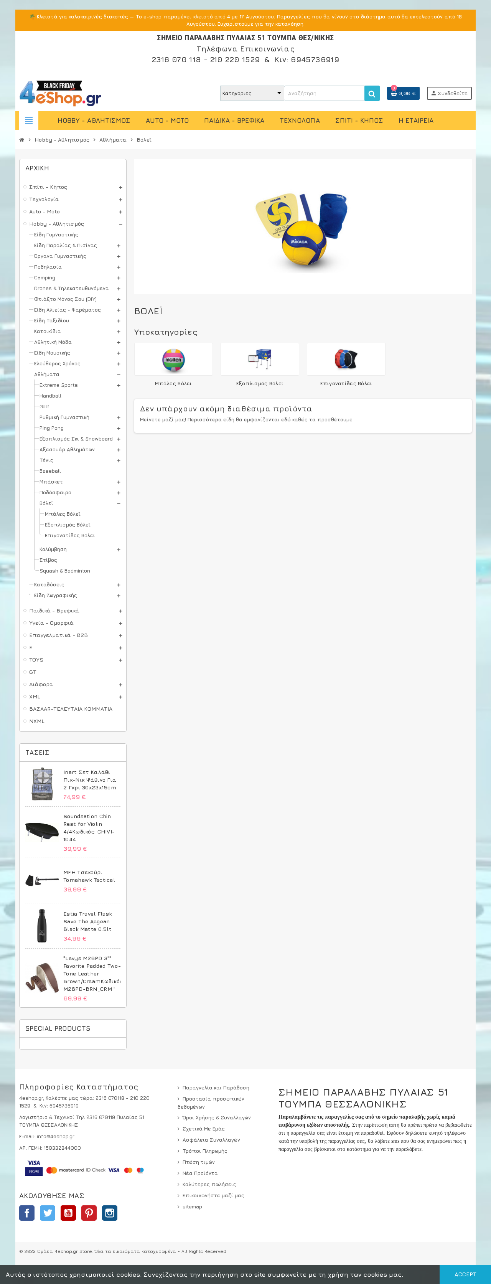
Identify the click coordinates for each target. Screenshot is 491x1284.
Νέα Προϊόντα (200, 1173)
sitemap (192, 1206)
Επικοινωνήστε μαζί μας (213, 1195)
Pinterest (89, 1213)
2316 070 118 (176, 59)
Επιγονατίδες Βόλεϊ (346, 383)
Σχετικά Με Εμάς (204, 1129)
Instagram (109, 1213)
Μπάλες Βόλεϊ (173, 383)
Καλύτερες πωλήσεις (209, 1184)
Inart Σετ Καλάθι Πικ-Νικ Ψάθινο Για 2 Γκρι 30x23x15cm (89, 780)
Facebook (27, 1213)
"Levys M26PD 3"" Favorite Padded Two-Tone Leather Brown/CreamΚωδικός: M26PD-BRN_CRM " (93, 973)
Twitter (47, 1213)
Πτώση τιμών (199, 1162)
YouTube (68, 1213)
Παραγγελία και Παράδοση (216, 1087)
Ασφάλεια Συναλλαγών (211, 1140)
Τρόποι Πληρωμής (205, 1151)
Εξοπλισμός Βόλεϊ (259, 383)
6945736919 (315, 59)
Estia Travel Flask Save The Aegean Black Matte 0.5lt (87, 921)
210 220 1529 (235, 59)
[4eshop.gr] (60, 92)
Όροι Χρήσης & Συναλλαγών (217, 1117)
